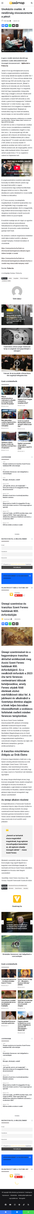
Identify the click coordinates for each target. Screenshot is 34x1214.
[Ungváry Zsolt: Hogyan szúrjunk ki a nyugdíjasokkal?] (25, 392)
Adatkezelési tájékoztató (25, 1195)
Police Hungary (24, 278)
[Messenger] (6, 25)
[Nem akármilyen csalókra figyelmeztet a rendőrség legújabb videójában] (8, 413)
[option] (17, 314)
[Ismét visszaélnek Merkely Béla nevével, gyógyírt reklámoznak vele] (25, 414)
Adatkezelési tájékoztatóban (18, 564)
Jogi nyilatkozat (13, 1198)
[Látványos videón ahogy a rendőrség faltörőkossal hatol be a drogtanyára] (8, 436)
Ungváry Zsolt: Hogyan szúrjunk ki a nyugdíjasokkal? (25, 401)
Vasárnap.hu (28, 1192)
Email (2, 545)
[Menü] (2, 4)
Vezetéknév (4, 551)
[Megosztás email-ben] (13, 25)
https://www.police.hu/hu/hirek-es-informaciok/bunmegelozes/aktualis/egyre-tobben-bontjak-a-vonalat (16, 250)
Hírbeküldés (13, 1195)
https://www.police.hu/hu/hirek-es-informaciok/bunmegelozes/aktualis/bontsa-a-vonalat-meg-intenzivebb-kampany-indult (17, 260)
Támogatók (22, 1198)
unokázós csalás (6, 280)
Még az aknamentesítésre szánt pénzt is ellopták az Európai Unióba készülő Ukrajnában (8, 400)
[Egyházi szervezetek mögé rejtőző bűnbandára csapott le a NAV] (25, 437)
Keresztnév (4, 557)
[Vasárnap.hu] (17, 3)
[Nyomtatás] (17, 25)
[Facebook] (3, 25)
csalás (10, 278)
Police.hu (10, 268)
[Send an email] (10, 21)
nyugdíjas (16, 278)
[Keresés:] (32, 4)
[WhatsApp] (10, 25)
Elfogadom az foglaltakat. (17, 564)
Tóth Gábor (6, 21)
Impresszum (5, 1195)
